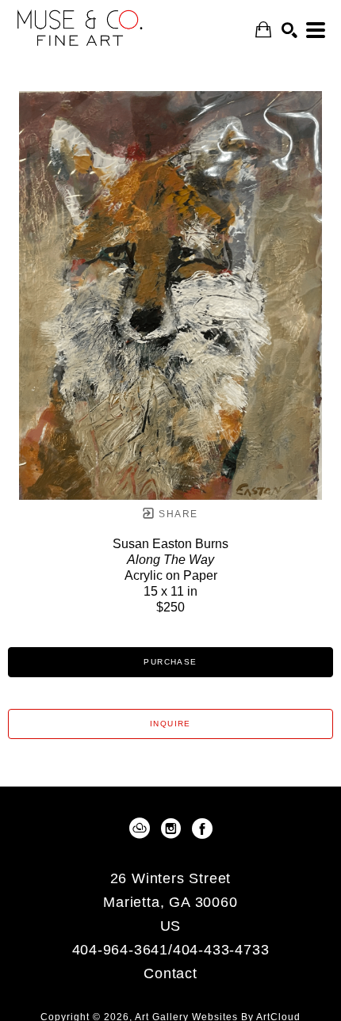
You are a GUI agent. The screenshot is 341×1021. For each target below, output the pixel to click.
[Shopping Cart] (263, 30)
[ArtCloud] (142, 828)
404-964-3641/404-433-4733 (171, 950)
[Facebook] (202, 828)
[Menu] (315, 30)
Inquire (170, 723)
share (176, 514)
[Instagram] (173, 828)
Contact (170, 973)
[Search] (289, 30)
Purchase (170, 661)
